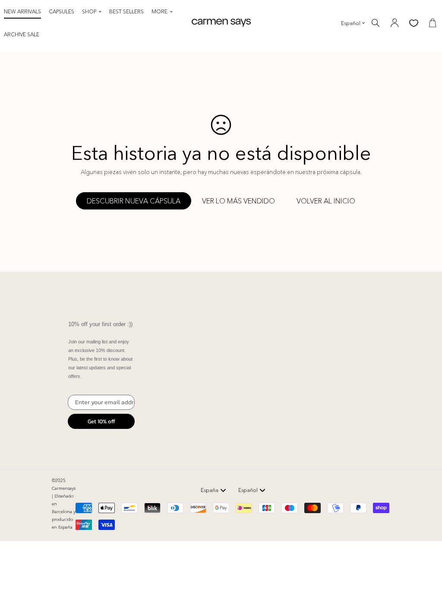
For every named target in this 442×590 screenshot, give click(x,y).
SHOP (89, 11)
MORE (159, 11)
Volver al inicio (326, 201)
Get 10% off (101, 421)
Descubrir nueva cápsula (133, 201)
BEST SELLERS (126, 11)
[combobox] (213, 490)
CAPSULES (61, 11)
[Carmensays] (221, 22)
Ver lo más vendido (238, 201)
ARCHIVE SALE (21, 34)
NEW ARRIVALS (22, 11)
